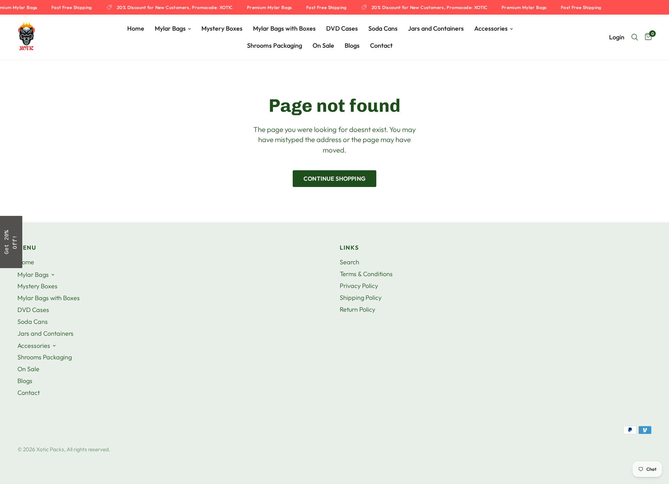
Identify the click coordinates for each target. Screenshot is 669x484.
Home (135, 28)
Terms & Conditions (366, 274)
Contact (381, 45)
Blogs (352, 45)
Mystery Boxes (222, 28)
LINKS (349, 248)
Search (349, 262)
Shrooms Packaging (274, 45)
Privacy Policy (359, 286)
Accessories (491, 28)
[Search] (634, 37)
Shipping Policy (361, 298)
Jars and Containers (436, 28)
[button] (11, 242)
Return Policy (357, 309)
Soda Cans (383, 28)
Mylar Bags (170, 28)
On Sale (323, 45)
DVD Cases (342, 28)
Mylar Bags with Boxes (284, 28)
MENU (27, 248)
